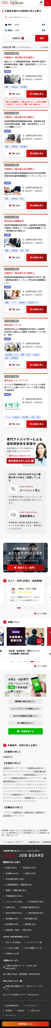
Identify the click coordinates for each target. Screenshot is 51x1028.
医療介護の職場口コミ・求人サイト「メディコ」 (25, 987)
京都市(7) (7, 768)
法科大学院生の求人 (14, 913)
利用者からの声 (12, 954)
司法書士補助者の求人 (30, 907)
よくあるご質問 (12, 948)
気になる (16, 94)
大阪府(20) (29, 812)
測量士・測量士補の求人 (16, 890)
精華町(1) (29, 798)
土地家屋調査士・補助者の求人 (19, 885)
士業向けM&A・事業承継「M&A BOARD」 (24, 974)
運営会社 (21, 1010)
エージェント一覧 (34, 942)
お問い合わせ (35, 1010)
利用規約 (9, 1010)
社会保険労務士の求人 (15, 879)
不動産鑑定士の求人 (14, 896)
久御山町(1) (17, 794)
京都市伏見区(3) (19, 778)
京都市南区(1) (30, 775)
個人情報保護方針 (12, 1005)
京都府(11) (8, 757)
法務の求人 (10, 907)
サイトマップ (10, 1015)
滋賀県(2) (18, 812)
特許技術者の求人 (36, 913)
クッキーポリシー (31, 1005)
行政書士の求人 (12, 873)
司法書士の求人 (29, 868)
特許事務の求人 (31, 919)
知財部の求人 (30, 924)
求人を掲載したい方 (33, 948)
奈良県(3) (7, 816)
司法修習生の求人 (36, 902)
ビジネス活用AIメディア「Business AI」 (23, 995)
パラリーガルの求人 (14, 902)
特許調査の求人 (12, 924)
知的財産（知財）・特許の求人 (19, 930)
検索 (42, 38)
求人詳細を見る (36, 94)
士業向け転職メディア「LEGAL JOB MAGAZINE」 (21, 967)
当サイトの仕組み (13, 942)
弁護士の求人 (11, 868)
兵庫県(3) (39, 812)
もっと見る (42, 613)
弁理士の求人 (30, 873)
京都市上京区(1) (35, 768)
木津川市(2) (35, 791)
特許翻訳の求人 (12, 919)
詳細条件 (16, 38)
